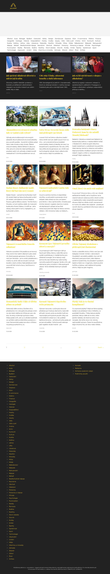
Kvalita (9, 43)
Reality (20, 48)
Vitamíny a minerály (45, 50)
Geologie (19, 41)
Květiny (16, 43)
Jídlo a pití (70, 41)
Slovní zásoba (51, 48)
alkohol (8, 93)
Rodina (34, 48)
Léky (28, 43)
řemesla (8, 271)
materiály (41, 328)
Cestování (37, 38)
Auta (16, 38)
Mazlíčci (51, 43)
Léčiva (22, 43)
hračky (74, 158)
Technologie (11, 50)
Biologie (22, 38)
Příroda (87, 45)
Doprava (68, 38)
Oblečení (57, 45)
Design (50, 38)
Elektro (91, 38)
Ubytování (21, 50)
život (73, 213)
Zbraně (64, 50)
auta (40, 157)
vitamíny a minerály (44, 272)
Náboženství (78, 43)
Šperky (78, 48)
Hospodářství (35, 41)
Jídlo (63, 41)
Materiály (43, 43)
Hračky (44, 41)
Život (76, 50)
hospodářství (42, 214)
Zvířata (82, 50)
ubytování (8, 328)
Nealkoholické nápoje (28, 45)
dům (7, 157)
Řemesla (27, 48)
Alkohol (10, 38)
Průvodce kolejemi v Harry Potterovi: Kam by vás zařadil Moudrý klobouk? (85, 132)
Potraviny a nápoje (76, 45)
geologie (74, 271)
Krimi (84, 41)
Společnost (87, 48)
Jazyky (57, 41)
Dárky (44, 38)
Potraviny (65, 45)
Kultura (97, 41)
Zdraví (71, 50)
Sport (94, 48)
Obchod (49, 45)
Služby (66, 48)
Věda (35, 50)
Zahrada (57, 50)
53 (79, 347)
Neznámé (41, 45)
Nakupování (97, 43)
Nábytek (88, 43)
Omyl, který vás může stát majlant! (87, 188)
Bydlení (29, 38)
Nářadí (16, 45)
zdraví (40, 90)
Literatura (34, 43)
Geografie (10, 41)
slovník (74, 328)
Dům (74, 38)
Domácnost (59, 38)
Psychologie (96, 45)
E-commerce (82, 38)
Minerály (58, 43)
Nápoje (9, 45)
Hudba (50, 41)
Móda (71, 43)
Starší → (101, 347)
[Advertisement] (55, 24)
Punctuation (11, 48)
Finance (98, 38)
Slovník (59, 48)
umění (8, 214)
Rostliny (41, 48)
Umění (29, 50)
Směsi (72, 48)
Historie (26, 41)
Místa (65, 43)
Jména (77, 41)
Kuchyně (90, 41)
